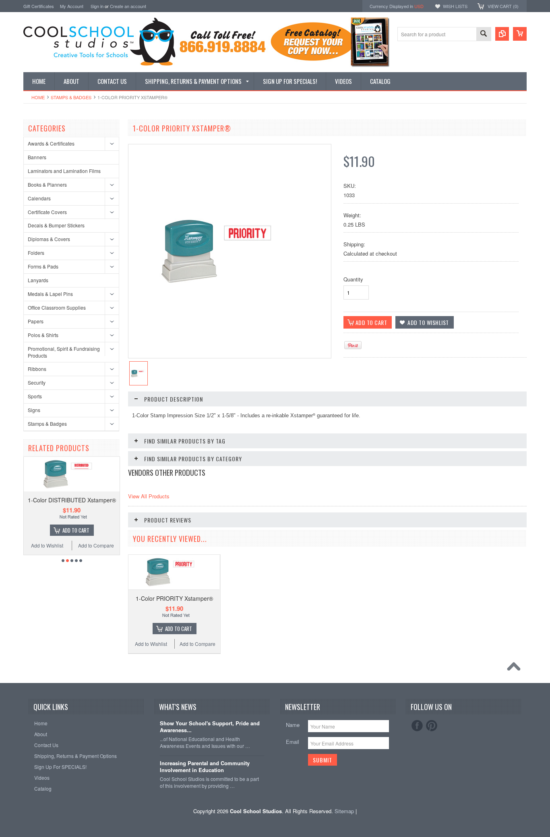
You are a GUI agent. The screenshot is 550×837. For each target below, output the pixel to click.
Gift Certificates (38, 6)
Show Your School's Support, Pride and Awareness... (210, 727)
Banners (37, 157)
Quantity (353, 279)
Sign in (97, 6)
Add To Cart (75, 530)
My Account (71, 6)
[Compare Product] (502, 34)
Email (292, 741)
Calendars (39, 198)
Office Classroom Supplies (57, 307)
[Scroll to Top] (516, 668)
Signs (34, 409)
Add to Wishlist (47, 545)
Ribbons (37, 368)
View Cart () (503, 6)
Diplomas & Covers (49, 238)
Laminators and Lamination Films (64, 170)
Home (38, 97)
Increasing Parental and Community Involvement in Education (205, 767)
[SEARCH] (483, 34)
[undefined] (225, 288)
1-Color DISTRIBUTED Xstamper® (72, 500)
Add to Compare (96, 545)
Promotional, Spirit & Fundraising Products (64, 352)
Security (36, 382)
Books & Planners (47, 184)
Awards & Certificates (51, 143)
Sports (35, 396)
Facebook (417, 725)
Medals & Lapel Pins (50, 293)
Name (293, 725)
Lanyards (38, 280)
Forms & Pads (43, 266)
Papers (35, 321)
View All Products (149, 496)
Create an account (128, 6)
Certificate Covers (47, 211)
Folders (36, 252)
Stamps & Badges (71, 97)
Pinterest (431, 725)
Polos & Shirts (43, 334)
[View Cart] (520, 34)
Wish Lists (455, 6)
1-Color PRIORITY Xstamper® (174, 598)
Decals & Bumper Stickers (56, 225)
